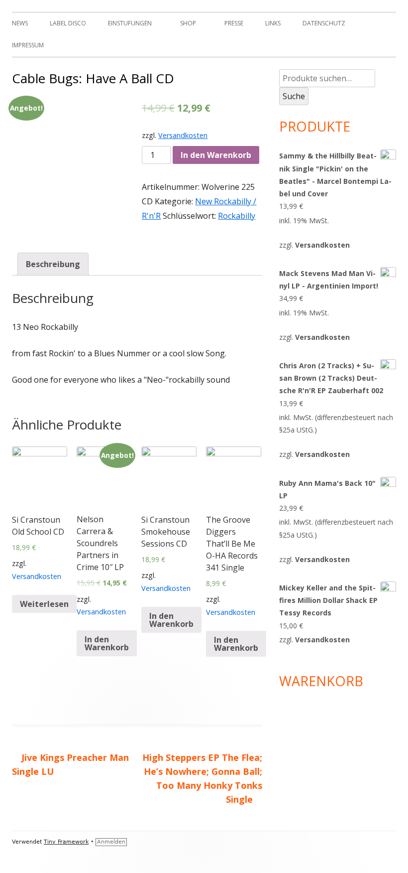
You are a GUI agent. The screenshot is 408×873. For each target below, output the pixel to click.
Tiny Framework (66, 842)
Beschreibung (53, 264)
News (20, 23)
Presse (233, 23)
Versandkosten (182, 135)
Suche (294, 96)
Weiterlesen (44, 603)
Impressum (28, 45)
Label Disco (68, 23)
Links (273, 23)
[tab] (53, 264)
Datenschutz (324, 23)
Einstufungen (130, 23)
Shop (188, 23)
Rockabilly (236, 215)
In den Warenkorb (216, 154)
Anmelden (111, 842)
